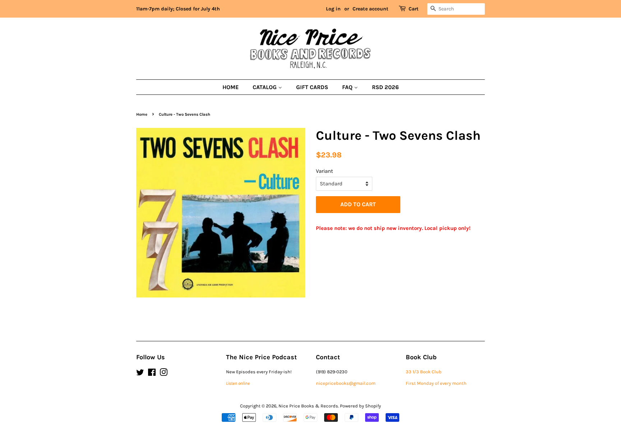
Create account (370, 9)
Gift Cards (312, 87)
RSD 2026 (385, 87)
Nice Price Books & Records (308, 405)
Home (230, 87)
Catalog (265, 87)
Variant (324, 171)
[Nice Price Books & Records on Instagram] (163, 374)
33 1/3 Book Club (424, 371)
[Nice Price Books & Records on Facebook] (152, 374)
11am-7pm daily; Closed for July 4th (178, 9)
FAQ (348, 87)
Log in (333, 9)
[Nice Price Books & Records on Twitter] (140, 374)
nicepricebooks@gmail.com (346, 383)
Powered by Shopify (360, 405)
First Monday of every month (436, 383)
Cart (414, 9)
